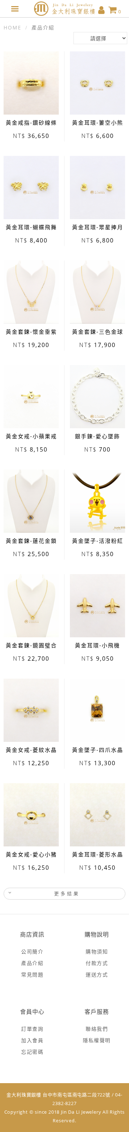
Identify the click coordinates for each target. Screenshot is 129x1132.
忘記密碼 (32, 1051)
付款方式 (97, 963)
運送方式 (97, 974)
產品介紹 (32, 963)
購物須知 (97, 951)
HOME (13, 27)
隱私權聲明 (97, 1040)
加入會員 (32, 1040)
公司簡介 (32, 951)
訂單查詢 (32, 1028)
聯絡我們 (97, 1028)
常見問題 (32, 974)
